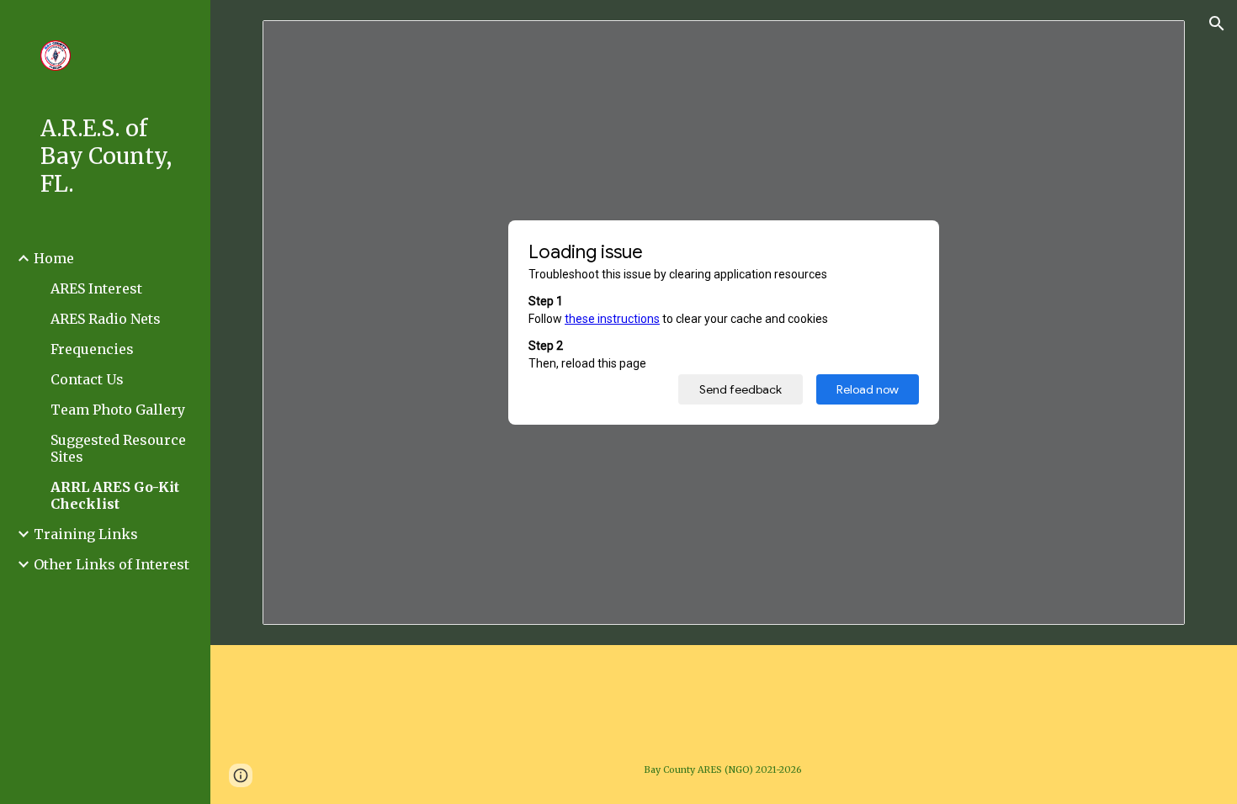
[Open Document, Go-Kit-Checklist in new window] (1153, 42)
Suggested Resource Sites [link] (118, 448)
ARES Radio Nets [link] (105, 318)
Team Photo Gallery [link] (117, 409)
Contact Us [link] (87, 379)
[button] (1217, 23)
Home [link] (54, 258)
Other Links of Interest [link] (111, 564)
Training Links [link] (86, 534)
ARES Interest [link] (96, 288)
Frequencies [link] (92, 349)
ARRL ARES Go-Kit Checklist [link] (114, 495)
